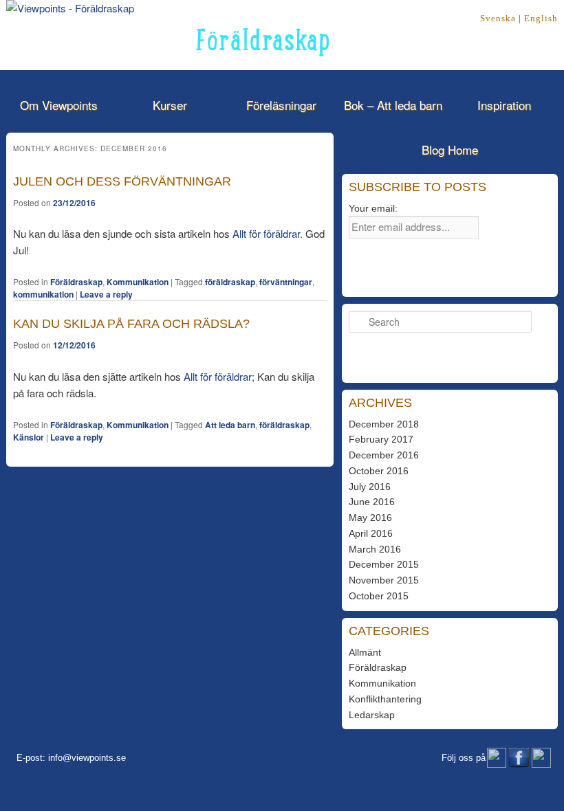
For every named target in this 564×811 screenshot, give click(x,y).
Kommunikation (138, 282)
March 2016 (375, 549)
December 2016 (384, 454)
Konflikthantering (385, 698)
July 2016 (370, 486)
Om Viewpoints (59, 104)
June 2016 (372, 501)
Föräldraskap (76, 282)
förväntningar (285, 282)
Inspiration (504, 104)
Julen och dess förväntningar (122, 181)
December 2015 (384, 564)
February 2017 (381, 439)
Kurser (170, 104)
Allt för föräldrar (266, 233)
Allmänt (365, 652)
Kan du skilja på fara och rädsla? (131, 324)
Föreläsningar (281, 104)
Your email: (373, 208)
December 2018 (384, 424)
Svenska (498, 18)
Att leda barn (230, 425)
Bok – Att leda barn (393, 104)
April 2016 (371, 533)
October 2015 (379, 595)
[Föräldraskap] (70, 8)
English (541, 18)
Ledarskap (372, 714)
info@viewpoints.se (87, 758)
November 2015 (384, 580)
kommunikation (43, 294)
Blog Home (450, 149)
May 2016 (370, 517)
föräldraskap (230, 282)
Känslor (28, 437)
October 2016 (379, 470)
